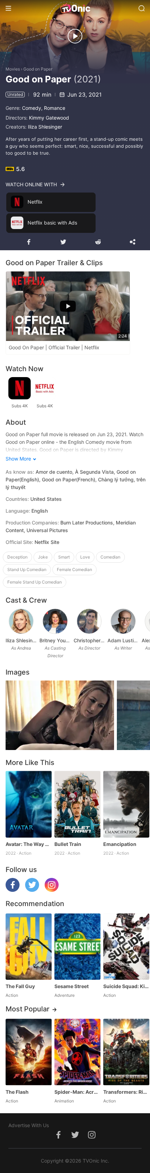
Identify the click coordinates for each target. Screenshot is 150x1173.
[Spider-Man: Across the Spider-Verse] (77, 1052)
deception (17, 557)
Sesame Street (71, 986)
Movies (13, 69)
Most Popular (28, 1009)
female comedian (74, 569)
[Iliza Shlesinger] (21, 621)
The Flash (17, 1092)
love (85, 557)
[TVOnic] (75, 8)
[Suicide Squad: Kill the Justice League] (126, 946)
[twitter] (32, 890)
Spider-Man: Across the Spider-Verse (77, 1092)
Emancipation (119, 844)
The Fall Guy (20, 986)
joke (43, 557)
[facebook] (13, 890)
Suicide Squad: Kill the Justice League (126, 986)
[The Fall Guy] (29, 946)
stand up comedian (26, 569)
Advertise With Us (28, 1125)
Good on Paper (37, 69)
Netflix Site (47, 542)
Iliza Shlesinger (45, 127)
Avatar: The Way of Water (29, 844)
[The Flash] (29, 1052)
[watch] (75, 36)
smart (64, 557)
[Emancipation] (126, 804)
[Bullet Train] (77, 804)
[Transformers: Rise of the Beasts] (126, 1052)
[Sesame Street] (77, 946)
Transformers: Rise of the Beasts (126, 1092)
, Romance (53, 108)
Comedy (31, 108)
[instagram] (52, 890)
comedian (110, 557)
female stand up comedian (34, 582)
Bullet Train (67, 844)
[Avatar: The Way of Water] (29, 804)
